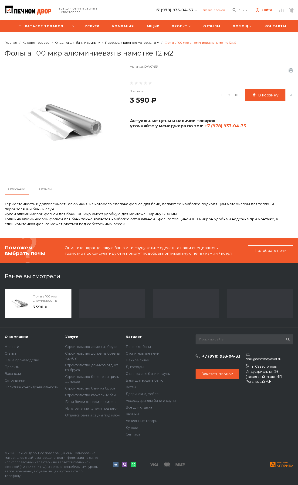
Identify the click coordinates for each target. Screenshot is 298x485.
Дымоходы (135, 367)
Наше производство (22, 360)
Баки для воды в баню (144, 380)
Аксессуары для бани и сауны (151, 401)
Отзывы (45, 189)
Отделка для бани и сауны (148, 374)
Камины (132, 414)
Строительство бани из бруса (90, 388)
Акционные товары (142, 421)
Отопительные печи (142, 353)
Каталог (134, 336)
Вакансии (13, 374)
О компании (16, 336)
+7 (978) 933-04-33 (224, 126)
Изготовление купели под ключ (92, 408)
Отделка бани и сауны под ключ (92, 415)
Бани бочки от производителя (90, 402)
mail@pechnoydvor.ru (263, 359)
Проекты (12, 367)
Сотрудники (15, 380)
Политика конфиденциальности (31, 387)
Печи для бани (138, 347)
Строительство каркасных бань (91, 395)
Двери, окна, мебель (143, 394)
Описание (16, 189)
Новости (12, 347)
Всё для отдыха (139, 407)
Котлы (131, 387)
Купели (132, 428)
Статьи (10, 353)
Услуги (71, 336)
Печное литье (137, 360)
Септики (133, 434)
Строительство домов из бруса (91, 347)
